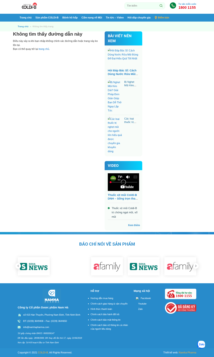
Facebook (145, 298)
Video (113, 165)
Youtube (142, 303)
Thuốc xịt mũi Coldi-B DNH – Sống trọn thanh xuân (123, 198)
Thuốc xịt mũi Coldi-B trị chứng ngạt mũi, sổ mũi (124, 212)
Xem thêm (134, 225)
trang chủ (44, 49)
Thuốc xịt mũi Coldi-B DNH (29, 6)
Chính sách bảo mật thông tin (105, 319)
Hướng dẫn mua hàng (102, 298)
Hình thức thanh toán (101, 309)
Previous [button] (18, 266)
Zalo (140, 309)
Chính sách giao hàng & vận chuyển (109, 303)
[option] (34, 266)
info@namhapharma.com (36, 327)
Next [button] (196, 266)
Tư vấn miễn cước (187, 6)
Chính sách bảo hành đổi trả (105, 314)
